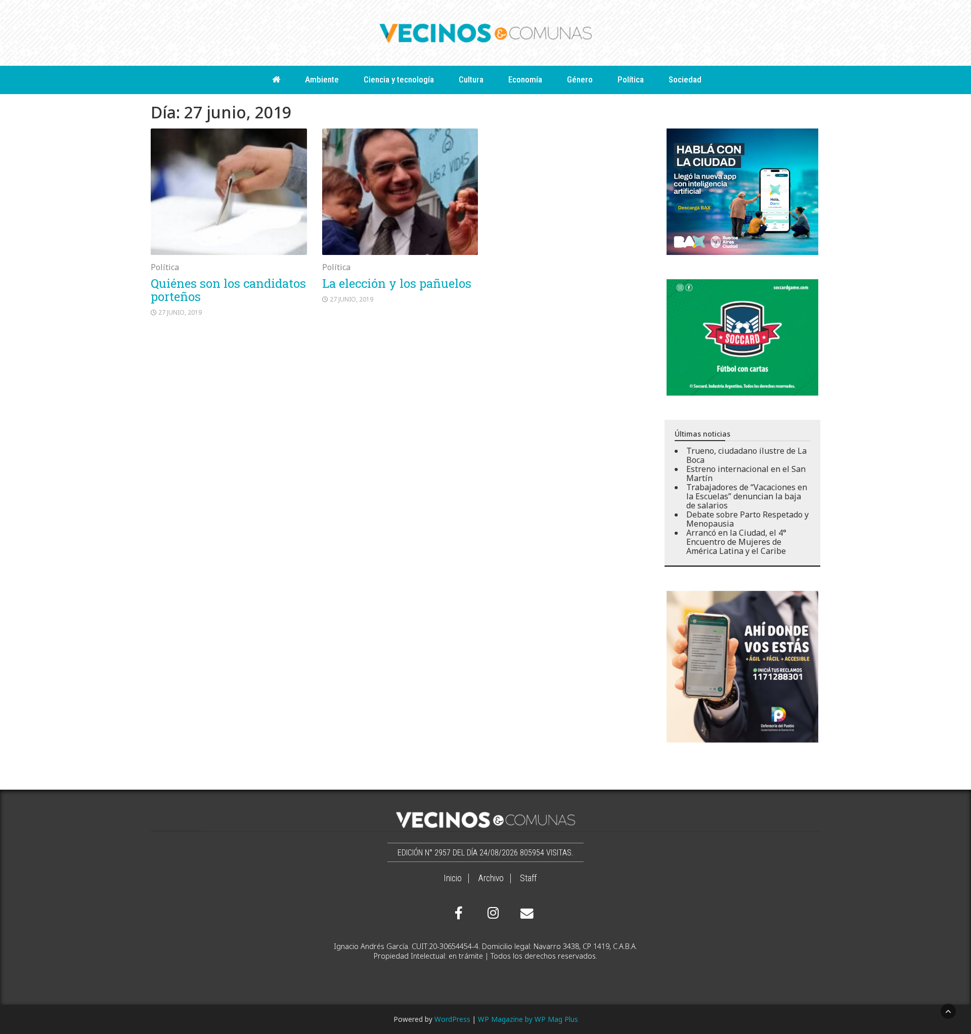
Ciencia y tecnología (399, 79)
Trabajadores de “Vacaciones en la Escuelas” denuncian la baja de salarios (746, 496)
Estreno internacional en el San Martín (746, 473)
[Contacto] (524, 913)
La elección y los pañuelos (396, 283)
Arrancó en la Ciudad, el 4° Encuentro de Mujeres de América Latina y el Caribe (736, 541)
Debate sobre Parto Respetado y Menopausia (747, 519)
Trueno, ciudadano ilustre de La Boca (746, 455)
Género (580, 79)
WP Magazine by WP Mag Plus (528, 1019)
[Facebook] (459, 913)
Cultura (471, 79)
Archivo (491, 878)
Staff (528, 878)
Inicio (453, 878)
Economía (525, 79)
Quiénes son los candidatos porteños (228, 290)
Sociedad (685, 79)
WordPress (452, 1019)
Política (630, 79)
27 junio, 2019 (180, 312)
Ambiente (322, 79)
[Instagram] (492, 913)
